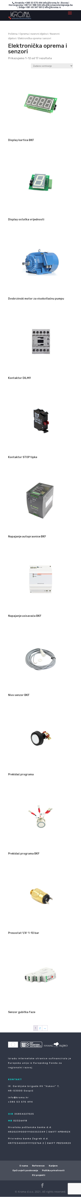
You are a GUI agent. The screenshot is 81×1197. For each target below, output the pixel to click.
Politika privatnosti (53, 1170)
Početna (12, 33)
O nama (23, 1165)
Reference (38, 1165)
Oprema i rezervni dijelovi (33, 33)
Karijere (53, 1165)
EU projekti (38, 1175)
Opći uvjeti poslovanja (25, 1170)
